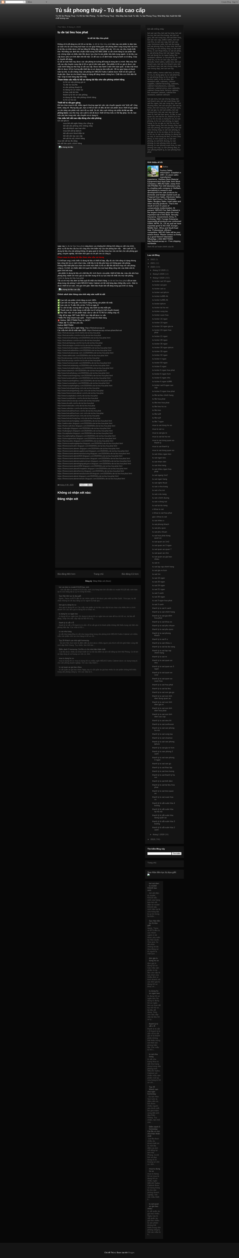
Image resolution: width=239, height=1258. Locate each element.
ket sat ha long (167, 33)
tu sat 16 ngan (158, 578)
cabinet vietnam (163, 95)
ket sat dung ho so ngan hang (160, 55)
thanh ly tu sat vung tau (162, 734)
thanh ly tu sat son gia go (163, 692)
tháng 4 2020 (159, 278)
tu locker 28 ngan (159, 340)
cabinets (164, 81)
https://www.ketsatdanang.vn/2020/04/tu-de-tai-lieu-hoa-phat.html (83, 365)
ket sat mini (152, 99)
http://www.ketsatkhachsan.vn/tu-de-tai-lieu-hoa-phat (78, 416)
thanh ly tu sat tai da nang (163, 647)
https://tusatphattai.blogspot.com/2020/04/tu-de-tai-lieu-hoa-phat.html (85, 433)
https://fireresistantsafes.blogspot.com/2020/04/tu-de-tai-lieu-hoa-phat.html (87, 446)
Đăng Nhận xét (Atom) (102, 581)
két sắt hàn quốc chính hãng (70, 143)
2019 (152, 839)
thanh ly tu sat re (159, 656)
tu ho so (150, 134)
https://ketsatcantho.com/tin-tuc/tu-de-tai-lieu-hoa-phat (79, 335)
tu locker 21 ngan (159, 336)
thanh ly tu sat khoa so (162, 622)
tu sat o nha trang (160, 486)
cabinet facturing (162, 84)
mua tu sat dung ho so (162, 425)
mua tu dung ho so (66, 658)
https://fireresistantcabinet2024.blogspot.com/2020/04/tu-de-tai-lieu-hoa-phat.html (90, 456)
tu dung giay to (159, 75)
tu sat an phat (175, 51)
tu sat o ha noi (158, 490)
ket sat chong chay (169, 66)
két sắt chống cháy (155, 29)
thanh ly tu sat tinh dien (162, 781)
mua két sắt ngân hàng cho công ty (78, 123)
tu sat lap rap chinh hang (163, 566)
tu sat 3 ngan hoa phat (162, 600)
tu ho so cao (174, 132)
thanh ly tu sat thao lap (162, 767)
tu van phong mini (162, 143)
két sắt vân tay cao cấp (72, 136)
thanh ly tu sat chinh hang (163, 612)
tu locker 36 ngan (159, 344)
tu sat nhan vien (159, 461)
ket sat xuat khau (168, 101)
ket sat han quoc (161, 114)
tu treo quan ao (159, 139)
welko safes (167, 40)
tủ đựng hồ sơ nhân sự (73, 90)
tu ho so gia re (170, 77)
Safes (165, 167)
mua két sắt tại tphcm (72, 131)
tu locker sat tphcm (160, 292)
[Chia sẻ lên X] (86, 485)
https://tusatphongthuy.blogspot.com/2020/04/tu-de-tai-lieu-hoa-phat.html (86, 436)
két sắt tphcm (63, 121)
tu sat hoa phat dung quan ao (161, 536)
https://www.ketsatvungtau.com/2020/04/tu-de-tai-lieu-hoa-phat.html (84, 348)
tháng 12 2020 (159, 270)
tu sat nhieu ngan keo (161, 454)
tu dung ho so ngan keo (68, 614)
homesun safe (158, 44)
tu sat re (155, 563)
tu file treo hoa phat (160, 402)
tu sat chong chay (162, 48)
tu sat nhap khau (160, 51)
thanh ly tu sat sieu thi (161, 720)
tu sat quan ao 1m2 (160, 541)
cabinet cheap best (155, 90)
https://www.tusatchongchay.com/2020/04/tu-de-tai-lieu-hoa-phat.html (85, 376)
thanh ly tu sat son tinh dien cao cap (162, 715)
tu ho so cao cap (162, 59)
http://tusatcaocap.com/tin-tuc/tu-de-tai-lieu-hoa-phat (78, 358)
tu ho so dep (164, 79)
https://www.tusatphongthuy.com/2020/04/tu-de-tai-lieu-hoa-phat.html (85, 386)
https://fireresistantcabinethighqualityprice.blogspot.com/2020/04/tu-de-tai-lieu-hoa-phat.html (94, 464)
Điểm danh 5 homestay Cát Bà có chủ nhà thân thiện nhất (82, 649)
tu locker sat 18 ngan (161, 281)
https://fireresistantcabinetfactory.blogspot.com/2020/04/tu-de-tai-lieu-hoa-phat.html (91, 471)
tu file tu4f (156, 414)
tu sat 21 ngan (158, 589)
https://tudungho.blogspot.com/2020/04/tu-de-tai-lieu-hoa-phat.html (84, 428)
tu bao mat (169, 46)
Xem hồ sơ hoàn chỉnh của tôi (160, 246)
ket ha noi (171, 123)
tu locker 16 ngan (159, 319)
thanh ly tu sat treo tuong (163, 771)
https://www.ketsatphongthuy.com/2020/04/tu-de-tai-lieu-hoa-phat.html (85, 368)
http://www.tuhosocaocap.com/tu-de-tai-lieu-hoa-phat (78, 401)
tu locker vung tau (160, 311)
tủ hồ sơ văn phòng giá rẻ (74, 82)
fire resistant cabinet (156, 92)
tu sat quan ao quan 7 (162, 549)
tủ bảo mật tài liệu (71, 92)
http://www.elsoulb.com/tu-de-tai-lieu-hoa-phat (76, 403)
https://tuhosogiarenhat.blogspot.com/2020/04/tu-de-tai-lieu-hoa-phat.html (87, 438)
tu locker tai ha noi (160, 307)
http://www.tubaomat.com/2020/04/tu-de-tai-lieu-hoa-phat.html (82, 371)
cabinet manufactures (156, 86)
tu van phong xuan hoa (164, 145)
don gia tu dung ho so (67, 605)
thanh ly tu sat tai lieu (161, 688)
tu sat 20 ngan (158, 582)
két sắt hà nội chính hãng (74, 138)
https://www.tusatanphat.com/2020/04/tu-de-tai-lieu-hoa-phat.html (84, 383)
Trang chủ (98, 574)
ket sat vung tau (159, 37)
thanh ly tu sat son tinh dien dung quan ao (162, 697)
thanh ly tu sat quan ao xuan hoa (162, 679)
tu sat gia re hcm (159, 570)
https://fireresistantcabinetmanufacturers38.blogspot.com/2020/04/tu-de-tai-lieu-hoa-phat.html (95, 473)
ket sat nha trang (161, 35)
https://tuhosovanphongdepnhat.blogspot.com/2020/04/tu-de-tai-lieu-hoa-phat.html (90, 443)
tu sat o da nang (159, 494)
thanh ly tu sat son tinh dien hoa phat (162, 709)
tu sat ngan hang (159, 479)
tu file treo (156, 410)
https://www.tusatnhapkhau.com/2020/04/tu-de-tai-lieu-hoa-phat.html (85, 381)
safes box (169, 62)
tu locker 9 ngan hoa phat (163, 391)
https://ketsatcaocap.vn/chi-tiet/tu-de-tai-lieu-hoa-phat (79, 333)
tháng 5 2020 (159, 274)
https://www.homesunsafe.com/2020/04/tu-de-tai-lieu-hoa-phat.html (84, 363)
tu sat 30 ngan (158, 597)
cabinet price (161, 88)
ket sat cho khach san (167, 64)
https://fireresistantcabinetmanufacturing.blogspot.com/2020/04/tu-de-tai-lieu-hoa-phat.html (94, 453)
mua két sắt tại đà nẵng (67, 141)
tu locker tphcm (159, 304)
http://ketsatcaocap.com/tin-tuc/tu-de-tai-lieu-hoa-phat (79, 360)
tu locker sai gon (159, 285)
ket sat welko (165, 110)
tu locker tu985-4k (160, 296)
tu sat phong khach (160, 524)
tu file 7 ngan (158, 421)
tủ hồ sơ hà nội (69, 100)
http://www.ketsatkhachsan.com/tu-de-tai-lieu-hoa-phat (79, 411)
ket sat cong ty (159, 108)
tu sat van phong (170, 130)
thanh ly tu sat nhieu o (162, 643)
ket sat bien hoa (174, 37)
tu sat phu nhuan (159, 532)
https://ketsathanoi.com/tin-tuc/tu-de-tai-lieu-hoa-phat (79, 340)
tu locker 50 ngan (159, 363)
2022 (152, 259)
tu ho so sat (156, 119)
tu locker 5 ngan (159, 366)
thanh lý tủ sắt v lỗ (66, 623)
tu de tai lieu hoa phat (74, 246)
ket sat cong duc (166, 103)
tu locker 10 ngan (159, 322)
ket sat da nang (172, 44)
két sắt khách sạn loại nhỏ (74, 128)
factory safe (152, 79)
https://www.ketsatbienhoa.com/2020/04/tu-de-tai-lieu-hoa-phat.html (84, 350)
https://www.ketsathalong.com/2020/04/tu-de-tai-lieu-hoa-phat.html (84, 338)
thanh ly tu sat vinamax (162, 738)
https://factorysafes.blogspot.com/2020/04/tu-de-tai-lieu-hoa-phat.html (85, 441)
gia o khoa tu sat (159, 517)
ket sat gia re (153, 110)
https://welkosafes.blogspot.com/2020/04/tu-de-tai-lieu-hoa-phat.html (85, 423)
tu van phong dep (169, 147)
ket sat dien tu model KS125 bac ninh (74, 587)
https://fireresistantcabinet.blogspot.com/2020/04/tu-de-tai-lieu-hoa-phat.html (88, 476)
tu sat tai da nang (159, 505)
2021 (152, 263)
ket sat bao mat (173, 108)
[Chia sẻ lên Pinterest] (91, 485)
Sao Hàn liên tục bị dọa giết (70, 596)
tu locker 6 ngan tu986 (162, 381)
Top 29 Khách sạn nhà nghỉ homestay (74, 640)
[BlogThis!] (83, 485)
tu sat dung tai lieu (162, 136)
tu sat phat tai (169, 57)
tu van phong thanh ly (163, 148)
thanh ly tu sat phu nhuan (163, 625)
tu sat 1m (156, 574)
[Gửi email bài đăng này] (80, 485)
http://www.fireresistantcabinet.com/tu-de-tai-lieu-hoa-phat (80, 393)
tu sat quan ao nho (160, 553)
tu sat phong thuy (155, 53)
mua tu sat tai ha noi (161, 436)
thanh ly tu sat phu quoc (162, 629)
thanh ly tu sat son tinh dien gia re (162, 703)
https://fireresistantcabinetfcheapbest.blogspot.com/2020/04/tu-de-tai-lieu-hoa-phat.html (92, 469)
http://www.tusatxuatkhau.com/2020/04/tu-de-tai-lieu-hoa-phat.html (84, 378)
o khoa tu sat (158, 509)
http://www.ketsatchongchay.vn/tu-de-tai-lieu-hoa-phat (79, 418)
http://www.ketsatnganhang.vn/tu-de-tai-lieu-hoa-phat (78, 388)
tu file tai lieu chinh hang (162, 395)
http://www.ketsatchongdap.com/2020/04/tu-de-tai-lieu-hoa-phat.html (85, 421)
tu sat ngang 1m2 (160, 475)
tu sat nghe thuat (159, 483)
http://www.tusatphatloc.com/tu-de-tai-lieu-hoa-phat (78, 398)
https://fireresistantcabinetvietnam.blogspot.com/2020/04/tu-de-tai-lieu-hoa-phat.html (91, 479)
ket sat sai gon (165, 105)
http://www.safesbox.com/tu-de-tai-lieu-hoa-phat (77, 408)
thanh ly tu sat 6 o (160, 639)
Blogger (131, 1253)
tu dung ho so (168, 119)
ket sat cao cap (154, 40)
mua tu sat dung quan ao (163, 450)
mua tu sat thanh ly (160, 446)
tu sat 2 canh (158, 593)
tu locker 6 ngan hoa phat (163, 370)
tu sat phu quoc (159, 528)
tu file (172, 114)
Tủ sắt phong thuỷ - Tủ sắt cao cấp (100, 10)
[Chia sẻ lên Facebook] (88, 485)
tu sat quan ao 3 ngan (162, 545)
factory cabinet (171, 90)
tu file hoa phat (158, 399)
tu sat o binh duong (160, 498)
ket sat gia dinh (167, 127)
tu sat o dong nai (159, 501)
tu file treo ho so (159, 406)
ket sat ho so (161, 116)
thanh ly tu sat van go (161, 763)
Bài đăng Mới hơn (66, 574)
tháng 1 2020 (159, 834)
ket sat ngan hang (171, 53)
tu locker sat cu (159, 288)
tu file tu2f (156, 418)
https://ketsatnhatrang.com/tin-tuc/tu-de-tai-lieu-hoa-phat (80, 343)
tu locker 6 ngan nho (161, 378)
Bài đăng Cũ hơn (130, 574)
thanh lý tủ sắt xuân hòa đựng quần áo (162, 816)
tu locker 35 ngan (159, 351)
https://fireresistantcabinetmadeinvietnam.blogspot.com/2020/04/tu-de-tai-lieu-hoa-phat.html (94, 461)
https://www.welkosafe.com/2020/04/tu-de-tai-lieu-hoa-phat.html (83, 355)
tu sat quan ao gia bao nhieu (70, 667)
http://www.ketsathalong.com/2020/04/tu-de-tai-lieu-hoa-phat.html (83, 373)
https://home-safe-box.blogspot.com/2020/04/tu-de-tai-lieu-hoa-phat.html (86, 426)
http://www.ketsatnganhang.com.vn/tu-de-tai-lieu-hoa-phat (80, 391)
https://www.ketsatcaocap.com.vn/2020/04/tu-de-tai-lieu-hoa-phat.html (85, 353)
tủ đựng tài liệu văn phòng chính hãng (79, 97)
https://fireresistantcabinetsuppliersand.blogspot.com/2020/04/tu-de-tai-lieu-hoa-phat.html (93, 451)
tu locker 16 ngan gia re (162, 326)
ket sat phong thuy (155, 46)
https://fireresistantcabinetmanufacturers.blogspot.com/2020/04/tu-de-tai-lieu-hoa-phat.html (94, 458)
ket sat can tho (153, 33)
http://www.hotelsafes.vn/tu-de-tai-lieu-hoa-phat (76, 406)
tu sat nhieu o (158, 520)
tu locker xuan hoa (160, 315)
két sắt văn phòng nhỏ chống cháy (78, 126)
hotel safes (159, 62)
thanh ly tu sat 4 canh (161, 608)
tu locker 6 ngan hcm (161, 374)
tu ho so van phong (162, 121)
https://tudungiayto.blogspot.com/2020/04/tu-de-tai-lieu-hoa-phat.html (85, 431)
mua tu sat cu (158, 429)
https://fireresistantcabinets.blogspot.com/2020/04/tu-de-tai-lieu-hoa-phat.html (88, 448)
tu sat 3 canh (158, 604)
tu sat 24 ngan (158, 585)
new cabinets (173, 88)
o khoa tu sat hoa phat (162, 513)
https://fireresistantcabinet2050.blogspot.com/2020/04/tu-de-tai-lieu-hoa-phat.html (90, 466)
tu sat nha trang (65, 631)
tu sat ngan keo (159, 458)
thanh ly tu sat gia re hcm (163, 748)
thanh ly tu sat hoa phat (162, 685)
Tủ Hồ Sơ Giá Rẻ (70, 85)
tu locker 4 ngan (159, 359)
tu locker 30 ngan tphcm (162, 347)
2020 (152, 267)
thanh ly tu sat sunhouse (163, 724)
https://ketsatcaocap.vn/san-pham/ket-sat (104, 330)
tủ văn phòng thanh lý (72, 87)
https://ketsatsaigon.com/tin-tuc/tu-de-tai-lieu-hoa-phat (79, 345)
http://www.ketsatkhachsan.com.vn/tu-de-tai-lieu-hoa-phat (80, 413)
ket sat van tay (167, 68)
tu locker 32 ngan (159, 355)
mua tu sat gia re (159, 433)
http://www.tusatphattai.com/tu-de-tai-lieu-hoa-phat (78, 396)
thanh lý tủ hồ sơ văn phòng (75, 95)
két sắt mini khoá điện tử (73, 133)
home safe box (165, 72)
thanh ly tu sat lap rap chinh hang (161, 651)
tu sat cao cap (161, 42)
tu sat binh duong (161, 141)
